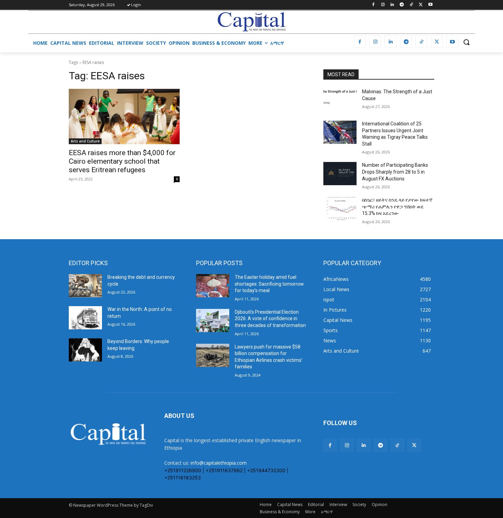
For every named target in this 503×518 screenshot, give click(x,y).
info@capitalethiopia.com (219, 463)
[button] (466, 42)
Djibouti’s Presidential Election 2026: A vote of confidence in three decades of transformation (270, 318)
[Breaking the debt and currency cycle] (85, 285)
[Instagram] (383, 5)
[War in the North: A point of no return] (85, 317)
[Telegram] (402, 5)
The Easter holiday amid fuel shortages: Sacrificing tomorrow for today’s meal (269, 283)
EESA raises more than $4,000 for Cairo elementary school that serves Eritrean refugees (122, 161)
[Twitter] (421, 5)
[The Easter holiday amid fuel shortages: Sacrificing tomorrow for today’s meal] (212, 285)
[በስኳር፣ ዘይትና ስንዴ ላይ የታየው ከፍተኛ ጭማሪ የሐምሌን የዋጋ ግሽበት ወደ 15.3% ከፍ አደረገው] (340, 208)
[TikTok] (411, 5)
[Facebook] (373, 5)
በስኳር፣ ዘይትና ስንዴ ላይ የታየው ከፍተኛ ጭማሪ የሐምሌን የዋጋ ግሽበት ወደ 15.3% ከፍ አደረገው (397, 206)
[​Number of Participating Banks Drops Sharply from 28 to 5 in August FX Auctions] (340, 173)
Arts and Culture (85, 141)
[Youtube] (430, 5)
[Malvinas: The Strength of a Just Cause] (340, 100)
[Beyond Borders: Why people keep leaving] (85, 350)
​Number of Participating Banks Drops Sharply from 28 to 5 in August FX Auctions (395, 171)
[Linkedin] (392, 5)
